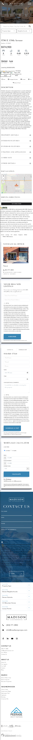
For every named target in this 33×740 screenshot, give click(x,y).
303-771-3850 (9, 270)
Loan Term (6, 447)
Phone (3, 523)
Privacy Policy (7, 434)
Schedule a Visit (23, 349)
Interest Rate (7, 466)
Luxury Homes (6, 609)
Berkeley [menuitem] (3, 697)
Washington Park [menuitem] (5, 693)
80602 (25, 235)
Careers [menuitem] (3, 668)
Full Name (4, 511)
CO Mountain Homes (9, 603)
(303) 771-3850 (12, 625)
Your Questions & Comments (11, 382)
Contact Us (6, 274)
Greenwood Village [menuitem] (6, 691)
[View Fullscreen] (3, 182)
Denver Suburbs (7, 597)
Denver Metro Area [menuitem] (6, 677)
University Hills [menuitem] (4, 699)
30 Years (7, 450)
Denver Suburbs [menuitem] (5, 679)
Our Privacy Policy (6, 731)
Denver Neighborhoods (9, 592)
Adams (15, 235)
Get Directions (16, 204)
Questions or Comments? (8, 529)
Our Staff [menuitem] (3, 666)
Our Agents (13, 274)
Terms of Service (15, 434)
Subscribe (12, 336)
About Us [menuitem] (3, 662)
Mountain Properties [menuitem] (6, 681)
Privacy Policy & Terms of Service (22, 563)
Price (5, 455)
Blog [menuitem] (2, 670)
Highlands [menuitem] (3, 695)
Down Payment (7, 460)
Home (2, 235)
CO (11, 235)
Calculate (16, 474)
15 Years (14, 450)
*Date (5, 369)
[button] (30, 26)
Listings (7, 235)
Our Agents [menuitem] (4, 664)
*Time (5, 376)
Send (13, 573)
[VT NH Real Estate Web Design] (11, 735)
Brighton (21, 235)
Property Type (6, 586)
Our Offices (4, 652)
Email (2, 517)
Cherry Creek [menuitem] (4, 689)
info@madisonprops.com (16, 630)
